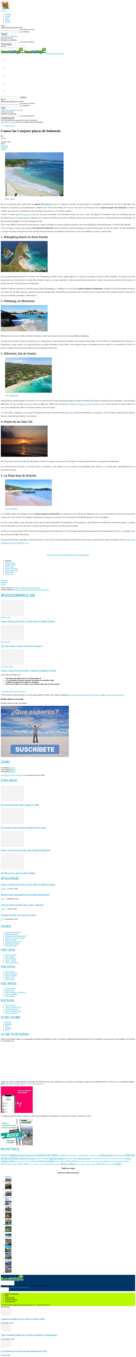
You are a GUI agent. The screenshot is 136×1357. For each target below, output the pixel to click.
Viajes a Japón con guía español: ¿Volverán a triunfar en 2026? (28, 670)
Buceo (4, 1155)
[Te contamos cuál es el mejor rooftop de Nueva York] (12, 823)
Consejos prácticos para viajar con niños (18, 915)
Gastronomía (106, 1154)
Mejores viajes (10, 122)
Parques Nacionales (42, 1158)
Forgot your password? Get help (12, 110)
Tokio (7, 1026)
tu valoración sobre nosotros (114, 695)
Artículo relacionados (11, 595)
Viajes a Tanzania (34, 1164)
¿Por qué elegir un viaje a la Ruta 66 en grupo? (21, 646)
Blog (6, 1296)
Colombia (8, 1028)
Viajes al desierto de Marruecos (15, 992)
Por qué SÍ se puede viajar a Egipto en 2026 (20, 805)
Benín (7, 1030)
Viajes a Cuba (9, 977)
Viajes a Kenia (81, 1161)
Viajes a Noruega (11, 955)
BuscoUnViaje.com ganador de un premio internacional (25, 895)
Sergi (2, 899)
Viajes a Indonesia (11, 568)
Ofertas (7, 16)
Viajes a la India (10, 988)
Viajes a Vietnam (10, 975)
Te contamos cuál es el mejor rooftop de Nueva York (23, 827)
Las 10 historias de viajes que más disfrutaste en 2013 (24, 1351)
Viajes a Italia (9, 957)
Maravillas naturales (119, 1155)
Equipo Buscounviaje (72, 1155)
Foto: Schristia (11, 509)
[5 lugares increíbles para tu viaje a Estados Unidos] (6, 1315)
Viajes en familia (80, 1164)
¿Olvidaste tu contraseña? (9, 36)
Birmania (8, 1022)
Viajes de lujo (9, 572)
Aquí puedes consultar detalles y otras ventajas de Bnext (24, 1084)
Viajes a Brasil (10, 979)
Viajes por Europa (11, 1299)
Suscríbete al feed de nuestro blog (12, 775)
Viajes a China (10, 996)
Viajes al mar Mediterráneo (104, 1161)
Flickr (12, 199)
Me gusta (12, 768)
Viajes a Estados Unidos (13, 1011)
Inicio (3, 122)
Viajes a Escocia (10, 1005)
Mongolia (8, 1024)
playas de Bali (29, 214)
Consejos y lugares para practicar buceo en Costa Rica (31, 590)
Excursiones (83, 1155)
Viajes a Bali (9, 566)
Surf (66, 1158)
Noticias (31, 1158)
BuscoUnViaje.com (11, 1294)
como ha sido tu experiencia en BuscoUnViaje (84, 695)
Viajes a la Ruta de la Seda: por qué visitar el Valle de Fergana (28, 621)
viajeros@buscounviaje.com (19, 1287)
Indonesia (48, 204)
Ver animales (94, 1158)
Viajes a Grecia (19, 1161)
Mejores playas (10, 562)
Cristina (3, 138)
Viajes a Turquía (43, 1164)
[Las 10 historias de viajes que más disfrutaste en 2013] (6, 1347)
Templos (70, 1158)
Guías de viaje (10, 1297)
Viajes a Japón (10, 972)
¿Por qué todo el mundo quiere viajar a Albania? (22, 905)
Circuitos (8, 14)
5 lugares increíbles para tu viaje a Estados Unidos (23, 1319)
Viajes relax (9, 574)
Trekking (75, 1158)
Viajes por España (90, 1164)
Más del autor (28, 595)
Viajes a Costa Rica (11, 1013)
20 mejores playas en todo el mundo (84, 404)
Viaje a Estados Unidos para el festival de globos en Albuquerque (29, 1335)
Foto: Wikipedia (11, 395)
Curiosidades (62, 1155)
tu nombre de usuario (28, 29)
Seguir (14, 770)
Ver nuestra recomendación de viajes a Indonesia (68, 555)
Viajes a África (68, 1163)
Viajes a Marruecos (11, 962)
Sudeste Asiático (10, 564)
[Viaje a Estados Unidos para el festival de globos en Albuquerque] (6, 1331)
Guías (7, 18)
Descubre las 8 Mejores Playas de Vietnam (26, 588)
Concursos (29, 1155)
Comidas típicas (15, 1155)
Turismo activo (84, 1158)
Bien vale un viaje (7, 666)
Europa (7, 20)
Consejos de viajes (46, 1154)
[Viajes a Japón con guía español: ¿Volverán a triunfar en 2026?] (12, 664)
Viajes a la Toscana (11, 1009)
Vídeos (117, 1163)
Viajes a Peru (9, 990)
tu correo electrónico (27, 42)
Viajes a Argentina (11, 973)
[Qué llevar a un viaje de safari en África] (12, 869)
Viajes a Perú (23, 1164)
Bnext (116, 1082)
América (8, 22)
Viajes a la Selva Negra (13, 1007)
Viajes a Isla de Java (12, 570)
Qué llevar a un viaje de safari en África (18, 873)
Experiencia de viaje (94, 1155)
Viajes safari (110, 1164)
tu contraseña (25, 32)
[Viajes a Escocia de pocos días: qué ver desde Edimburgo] (12, 846)
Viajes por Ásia (10, 1301)
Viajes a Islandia (10, 959)
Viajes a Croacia (10, 960)
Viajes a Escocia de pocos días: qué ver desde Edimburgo (25, 850)
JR (2, 919)
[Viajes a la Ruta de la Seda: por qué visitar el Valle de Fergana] (12, 615)
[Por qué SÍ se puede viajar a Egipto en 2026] (12, 801)
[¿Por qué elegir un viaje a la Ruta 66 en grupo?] (12, 640)
